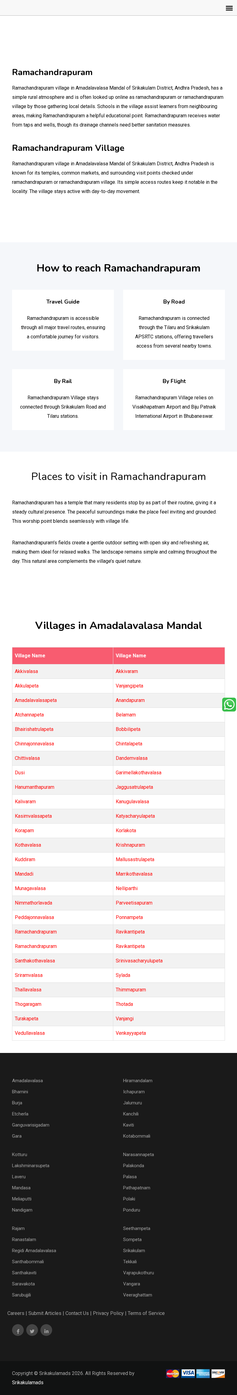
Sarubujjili (21, 1295)
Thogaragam (28, 1004)
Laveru (19, 1176)
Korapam (24, 830)
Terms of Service (146, 1313)
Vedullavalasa (30, 1033)
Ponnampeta (129, 917)
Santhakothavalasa (35, 961)
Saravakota (23, 1284)
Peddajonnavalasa (34, 917)
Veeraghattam (137, 1295)
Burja (17, 1103)
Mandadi (24, 874)
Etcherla (20, 1114)
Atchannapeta (29, 715)
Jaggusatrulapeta (134, 787)
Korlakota (126, 830)
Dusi (20, 773)
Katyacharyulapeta (135, 816)
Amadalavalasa (27, 1080)
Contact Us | (78, 1313)
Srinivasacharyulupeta (139, 961)
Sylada (123, 975)
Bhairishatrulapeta (34, 729)
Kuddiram (25, 859)
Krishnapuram (130, 845)
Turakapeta (26, 1019)
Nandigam (22, 1210)
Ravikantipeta (130, 932)
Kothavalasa (28, 845)
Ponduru (131, 1210)
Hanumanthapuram (34, 787)
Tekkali (130, 1261)
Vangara (131, 1284)
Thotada (124, 1004)
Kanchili (131, 1114)
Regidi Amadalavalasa (34, 1250)
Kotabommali (136, 1136)
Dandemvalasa (132, 758)
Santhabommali (28, 1261)
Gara (17, 1136)
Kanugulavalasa (132, 801)
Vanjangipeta (129, 686)
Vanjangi (125, 1019)
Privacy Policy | (110, 1313)
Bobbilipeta (128, 729)
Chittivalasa (27, 758)
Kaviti (128, 1125)
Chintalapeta (129, 744)
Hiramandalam (137, 1080)
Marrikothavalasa (134, 874)
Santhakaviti (24, 1273)
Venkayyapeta (131, 1033)
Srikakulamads (28, 1382)
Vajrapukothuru (138, 1273)
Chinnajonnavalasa (34, 744)
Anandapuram (130, 700)
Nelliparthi (127, 888)
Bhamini (20, 1092)
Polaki (129, 1199)
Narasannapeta (138, 1154)
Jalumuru (132, 1103)
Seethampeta (136, 1228)
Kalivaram (25, 801)
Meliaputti (21, 1199)
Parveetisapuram (134, 903)
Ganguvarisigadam (30, 1125)
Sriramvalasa (29, 975)
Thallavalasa (28, 990)
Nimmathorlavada (33, 903)
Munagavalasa (30, 888)
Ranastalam (24, 1239)
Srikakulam (134, 1250)
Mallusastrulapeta (135, 859)
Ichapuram (134, 1092)
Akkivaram (127, 671)
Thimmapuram (131, 990)
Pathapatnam (136, 1188)
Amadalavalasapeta (36, 700)
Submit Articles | (46, 1313)
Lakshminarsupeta (30, 1165)
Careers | (17, 1313)
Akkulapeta (27, 686)
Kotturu (19, 1154)
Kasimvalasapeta (33, 816)
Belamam (126, 715)
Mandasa (21, 1188)
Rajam (18, 1228)
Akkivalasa (26, 671)
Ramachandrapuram (36, 932)
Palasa (130, 1176)
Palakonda (133, 1165)
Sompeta (132, 1239)
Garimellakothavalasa (138, 773)
